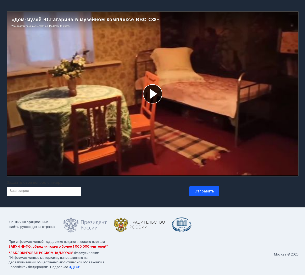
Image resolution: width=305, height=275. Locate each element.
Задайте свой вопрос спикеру (34, 182)
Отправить (204, 191)
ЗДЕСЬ (75, 267)
